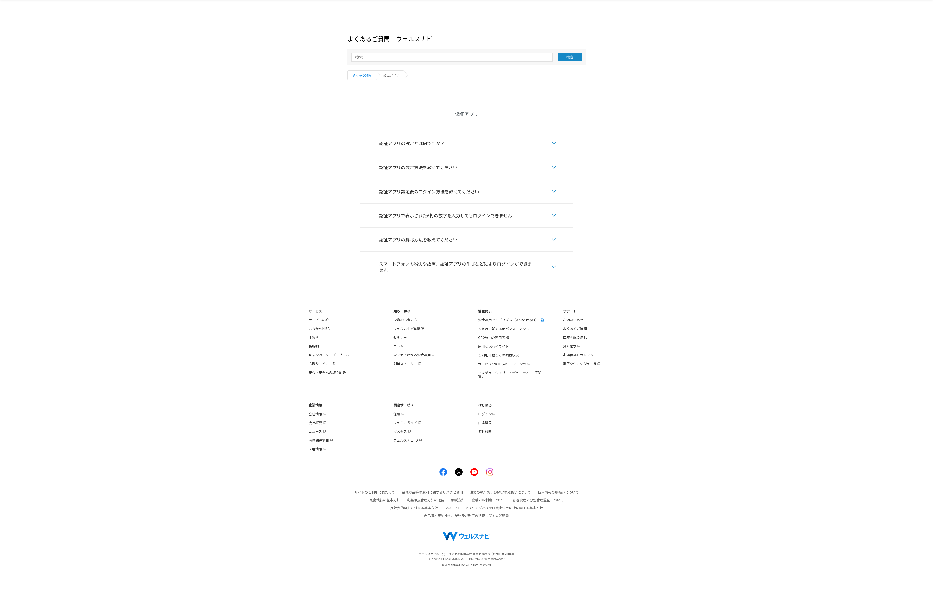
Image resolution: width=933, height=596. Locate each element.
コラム (398, 346)
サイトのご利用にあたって (374, 492)
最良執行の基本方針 (385, 500)
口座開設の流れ (575, 337)
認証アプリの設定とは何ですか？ (412, 143)
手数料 (314, 337)
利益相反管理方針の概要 (425, 500)
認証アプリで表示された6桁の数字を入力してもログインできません (445, 215)
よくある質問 (362, 75)
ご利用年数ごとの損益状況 (498, 355)
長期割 (314, 346)
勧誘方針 (458, 500)
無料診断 (485, 431)
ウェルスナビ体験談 (408, 328)
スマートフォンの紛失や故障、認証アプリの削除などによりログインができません (455, 266)
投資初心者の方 (405, 319)
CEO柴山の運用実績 (493, 337)
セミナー (400, 337)
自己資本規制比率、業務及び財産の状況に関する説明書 (466, 515)
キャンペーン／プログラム (329, 354)
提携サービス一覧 (322, 363)
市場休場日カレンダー (580, 354)
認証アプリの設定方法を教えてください (418, 167)
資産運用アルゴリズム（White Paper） (508, 319)
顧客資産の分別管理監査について (538, 500)
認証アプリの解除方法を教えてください (418, 239)
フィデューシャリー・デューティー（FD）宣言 (511, 374)
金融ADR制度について (489, 500)
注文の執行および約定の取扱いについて (500, 492)
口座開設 (485, 422)
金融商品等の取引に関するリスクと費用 (432, 492)
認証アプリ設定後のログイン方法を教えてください (429, 191)
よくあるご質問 (575, 328)
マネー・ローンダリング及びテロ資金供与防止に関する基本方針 (494, 507)
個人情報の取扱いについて (558, 492)
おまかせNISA (319, 328)
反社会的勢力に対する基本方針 (414, 507)
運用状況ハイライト (493, 346)
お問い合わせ (573, 319)
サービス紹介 (319, 319)
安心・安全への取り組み (327, 372)
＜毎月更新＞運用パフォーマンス (503, 328)
